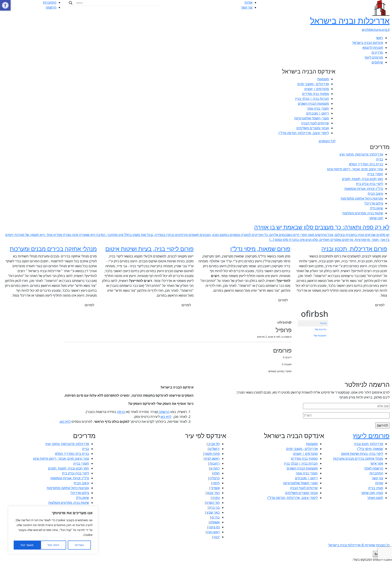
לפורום (379, 305)
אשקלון (215, 522)
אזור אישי (376, 463)
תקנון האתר (375, 497)
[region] (53, 530)
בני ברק (214, 507)
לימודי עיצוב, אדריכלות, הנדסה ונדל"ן (303, 133)
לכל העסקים (327, 141)
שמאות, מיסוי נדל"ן (370, 448)
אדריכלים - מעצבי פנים (313, 84)
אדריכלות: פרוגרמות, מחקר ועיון (361, 154)
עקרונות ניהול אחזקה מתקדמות (362, 198)
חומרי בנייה (375, 174)
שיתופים (377, 62)
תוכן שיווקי (376, 218)
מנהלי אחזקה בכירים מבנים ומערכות (358, 458)
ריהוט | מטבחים (317, 113)
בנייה (379, 159)
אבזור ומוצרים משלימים (312, 128)
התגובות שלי (320, 335)
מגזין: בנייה (375, 488)
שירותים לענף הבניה (315, 123)
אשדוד (215, 488)
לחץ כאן (165, 416)
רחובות (215, 463)
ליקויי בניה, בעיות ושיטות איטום (362, 453)
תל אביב (214, 444)
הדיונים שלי (320, 329)
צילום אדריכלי (373, 203)
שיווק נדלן (376, 208)
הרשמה (51, 7)
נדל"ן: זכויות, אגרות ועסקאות (363, 188)
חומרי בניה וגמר (318, 108)
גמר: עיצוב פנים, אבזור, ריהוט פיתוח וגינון (355, 169)
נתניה (216, 497)
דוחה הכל (53, 545)
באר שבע (213, 512)
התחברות (49, 2)
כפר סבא (213, 493)
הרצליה (214, 478)
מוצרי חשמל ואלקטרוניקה (311, 118)
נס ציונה (214, 527)
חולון (216, 473)
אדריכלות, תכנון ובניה (368, 444)
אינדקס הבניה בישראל (367, 42)
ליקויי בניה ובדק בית (369, 183)
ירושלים (214, 448)
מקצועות (323, 79)
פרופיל (323, 323)
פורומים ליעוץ (374, 57)
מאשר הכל (27, 545)
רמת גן (215, 468)
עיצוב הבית (375, 193)
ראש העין (213, 532)
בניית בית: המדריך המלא (366, 164)
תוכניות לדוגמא (372, 47)
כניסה (121, 412)
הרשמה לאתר (373, 468)
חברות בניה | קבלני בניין (312, 98)
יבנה (217, 537)
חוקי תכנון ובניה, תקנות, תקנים (362, 179)
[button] (5, 5)
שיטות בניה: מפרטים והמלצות (362, 213)
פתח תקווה (212, 453)
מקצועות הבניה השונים (313, 103)
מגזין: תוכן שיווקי (372, 493)
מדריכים (377, 52)
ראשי (379, 38)
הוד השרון (213, 502)
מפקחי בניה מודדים (315, 93)
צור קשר (246, 7)
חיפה (216, 483)
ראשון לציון (212, 458)
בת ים (216, 517)
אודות (248, 2)
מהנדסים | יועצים (316, 89)
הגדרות (79, 545)
